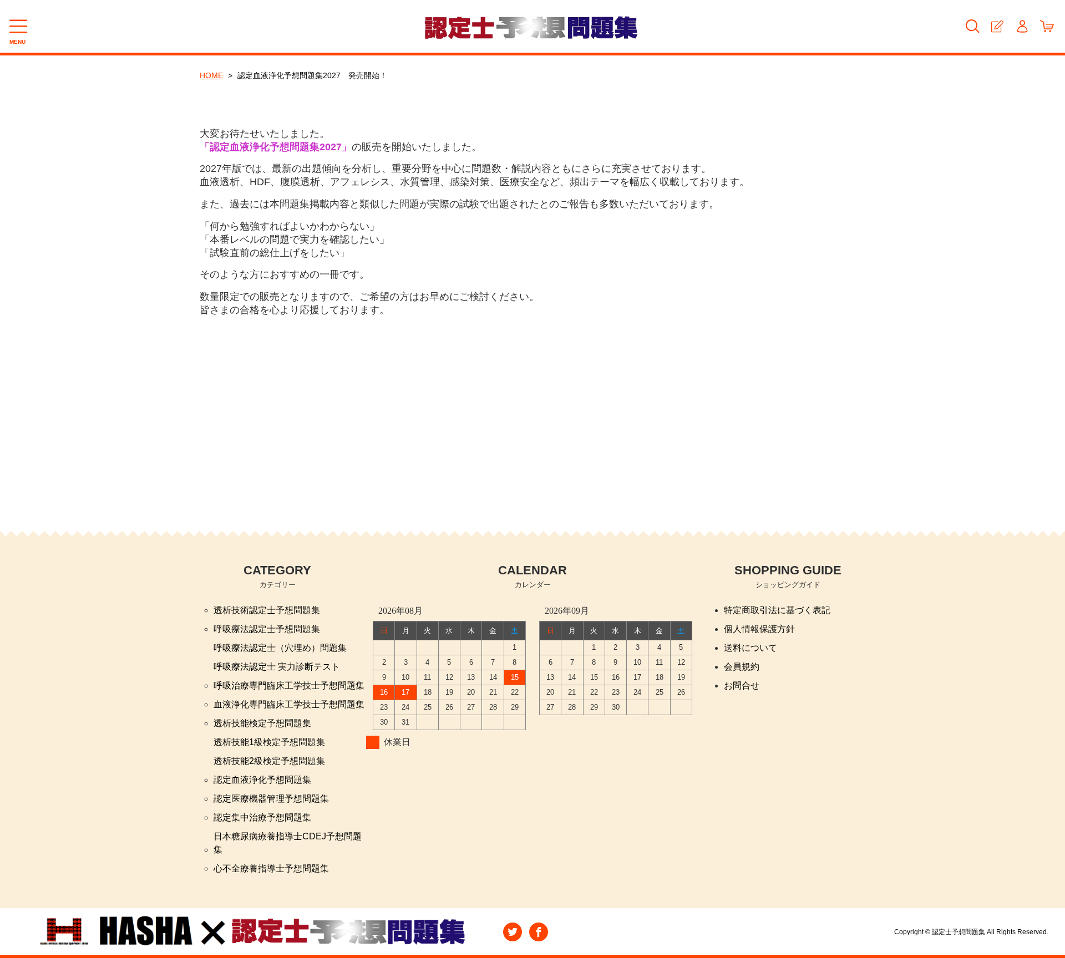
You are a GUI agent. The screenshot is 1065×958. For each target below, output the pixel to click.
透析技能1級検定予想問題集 (269, 742)
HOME (211, 75)
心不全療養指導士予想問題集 (271, 868)
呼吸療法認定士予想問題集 (267, 629)
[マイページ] (1022, 26)
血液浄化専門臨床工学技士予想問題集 (289, 704)
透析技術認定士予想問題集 (267, 610)
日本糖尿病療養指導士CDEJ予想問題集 (288, 843)
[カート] (1046, 26)
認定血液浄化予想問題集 (262, 779)
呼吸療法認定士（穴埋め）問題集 (280, 648)
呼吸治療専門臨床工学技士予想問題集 (289, 685)
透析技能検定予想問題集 (262, 723)
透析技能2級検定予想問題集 (269, 761)
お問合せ (741, 685)
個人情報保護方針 (759, 629)
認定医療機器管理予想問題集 (271, 798)
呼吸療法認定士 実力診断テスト (277, 666)
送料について (750, 648)
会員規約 (741, 666)
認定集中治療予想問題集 (262, 817)
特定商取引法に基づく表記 (777, 610)
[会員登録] (997, 26)
